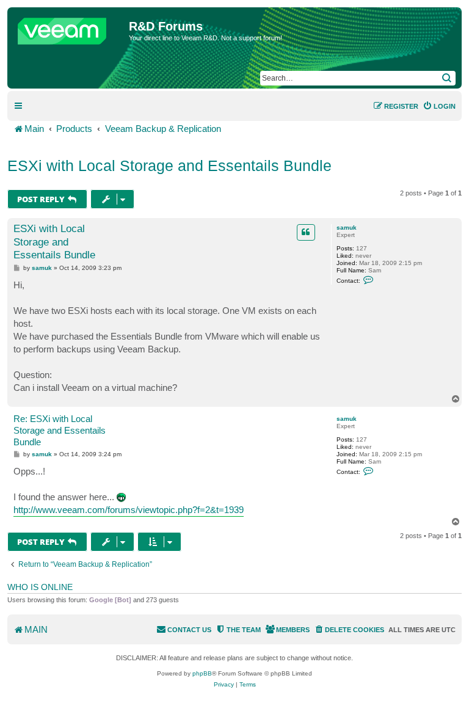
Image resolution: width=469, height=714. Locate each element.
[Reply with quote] (306, 232)
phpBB (202, 673)
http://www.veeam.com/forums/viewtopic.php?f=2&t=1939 (128, 510)
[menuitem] (439, 106)
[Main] (69, 28)
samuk (346, 227)
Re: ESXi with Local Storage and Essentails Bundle (59, 430)
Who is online (40, 587)
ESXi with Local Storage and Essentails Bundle (169, 165)
